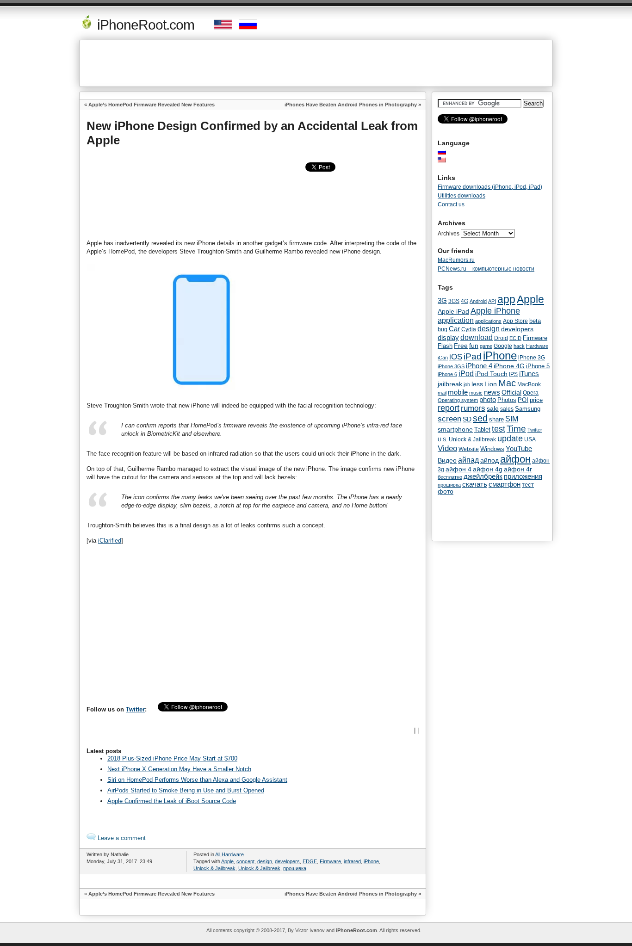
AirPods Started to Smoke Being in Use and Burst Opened (185, 790)
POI (523, 399)
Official (511, 392)
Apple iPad (453, 311)
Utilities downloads (461, 195)
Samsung (527, 408)
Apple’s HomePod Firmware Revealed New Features (151, 104)
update (510, 438)
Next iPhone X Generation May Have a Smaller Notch (179, 769)
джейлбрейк (483, 476)
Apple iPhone (495, 310)
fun (473, 345)
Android (478, 301)
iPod (466, 373)
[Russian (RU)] (446, 152)
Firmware (330, 861)
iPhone (371, 861)
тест (528, 484)
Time (516, 428)
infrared (352, 861)
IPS (513, 374)
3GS (453, 301)
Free (461, 345)
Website (469, 449)
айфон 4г (518, 469)
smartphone (455, 429)
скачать (474, 484)
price (536, 399)
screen (449, 418)
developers (287, 861)
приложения (523, 476)
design (264, 861)
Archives (448, 233)
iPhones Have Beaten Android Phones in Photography (351, 104)
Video (447, 448)
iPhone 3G (531, 357)
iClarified (109, 540)
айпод (489, 460)
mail (442, 393)
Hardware (233, 854)
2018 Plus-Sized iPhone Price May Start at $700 (172, 758)
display (448, 337)
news (492, 392)
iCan (443, 357)
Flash (445, 345)
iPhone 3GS (451, 366)
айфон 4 (458, 469)
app (506, 299)
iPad (473, 356)
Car (454, 329)
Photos (506, 399)
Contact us (451, 204)
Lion (490, 384)
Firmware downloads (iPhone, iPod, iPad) (490, 187)
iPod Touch (491, 373)
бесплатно (450, 477)
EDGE (310, 861)
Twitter (135, 709)
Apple (227, 861)
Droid (501, 338)
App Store (515, 321)
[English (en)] (446, 159)
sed (480, 418)
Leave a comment (121, 838)
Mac (507, 383)
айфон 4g (487, 469)
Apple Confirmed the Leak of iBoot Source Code (171, 801)
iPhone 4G (509, 366)
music (476, 393)
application (456, 320)
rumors (473, 408)
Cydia (468, 329)
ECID (515, 338)
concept (245, 861)
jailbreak (450, 384)
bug (442, 329)
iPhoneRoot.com (144, 24)
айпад (468, 460)
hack (519, 346)
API (492, 301)
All (217, 854)
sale (493, 408)
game (486, 346)
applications (488, 321)
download (476, 337)
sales (507, 409)
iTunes (529, 373)
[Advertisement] (316, 63)
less (477, 384)
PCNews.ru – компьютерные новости (486, 269)
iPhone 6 (447, 374)
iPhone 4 (479, 366)
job (467, 384)
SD (467, 419)
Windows (492, 448)
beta (535, 320)
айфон (515, 459)
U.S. (442, 439)
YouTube (519, 448)
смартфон (504, 484)
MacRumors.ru (456, 260)
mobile (458, 392)
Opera (531, 393)
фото (445, 491)
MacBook (529, 384)
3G (442, 300)
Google (503, 346)
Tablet (482, 429)
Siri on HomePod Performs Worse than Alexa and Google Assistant (197, 779)
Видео (447, 460)
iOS (455, 356)
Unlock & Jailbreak (214, 868)
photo (487, 399)
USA (530, 439)
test (498, 428)
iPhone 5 (538, 366)
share (496, 419)
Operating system (458, 400)
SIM (511, 419)
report (448, 408)
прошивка (294, 868)
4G (464, 301)
